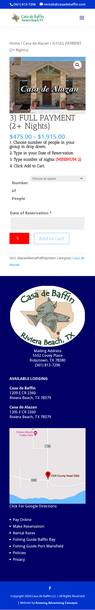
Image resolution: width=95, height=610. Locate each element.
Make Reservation (28, 526)
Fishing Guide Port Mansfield (38, 546)
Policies (19, 552)
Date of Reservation (30, 213)
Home (14, 43)
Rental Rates (24, 532)
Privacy (19, 559)
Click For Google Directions (33, 506)
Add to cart (51, 238)
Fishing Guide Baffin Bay (34, 539)
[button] (77, 65)
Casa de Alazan (36, 43)
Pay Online (22, 519)
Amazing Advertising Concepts (56, 603)
